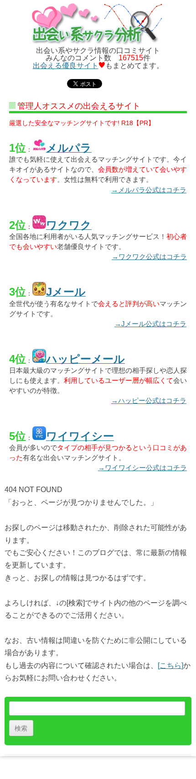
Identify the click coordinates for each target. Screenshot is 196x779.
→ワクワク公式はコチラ (149, 256)
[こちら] (170, 665)
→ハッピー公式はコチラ (148, 400)
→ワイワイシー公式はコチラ (142, 468)
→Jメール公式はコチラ (150, 324)
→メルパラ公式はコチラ (148, 190)
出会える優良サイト (65, 65)
